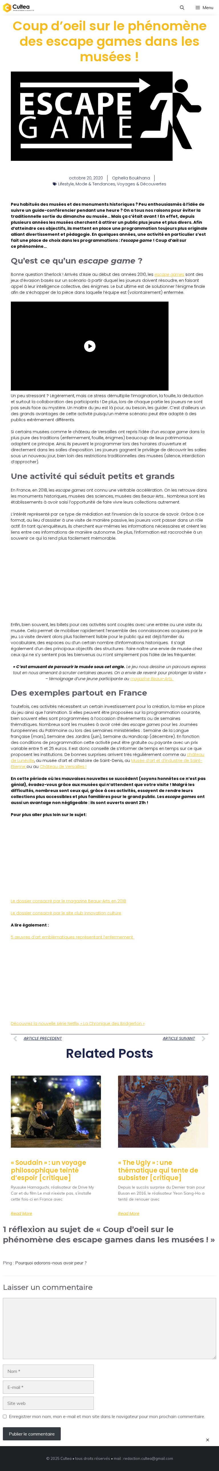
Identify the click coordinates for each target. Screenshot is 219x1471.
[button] (182, 7)
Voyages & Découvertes (141, 184)
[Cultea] (18, 7)
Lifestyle (66, 184)
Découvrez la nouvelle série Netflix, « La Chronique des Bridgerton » (78, 1023)
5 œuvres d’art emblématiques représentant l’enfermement (72, 937)
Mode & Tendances (95, 184)
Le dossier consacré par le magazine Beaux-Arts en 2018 (68, 901)
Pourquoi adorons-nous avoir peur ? (51, 1263)
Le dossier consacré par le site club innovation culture (66, 913)
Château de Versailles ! (63, 766)
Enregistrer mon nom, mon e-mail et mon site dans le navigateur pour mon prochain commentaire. (107, 1416)
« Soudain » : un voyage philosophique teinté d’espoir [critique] (48, 1170)
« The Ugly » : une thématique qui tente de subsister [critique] (158, 1170)
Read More (21, 1213)
